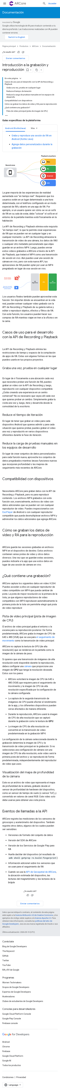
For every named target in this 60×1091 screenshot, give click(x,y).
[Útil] (18, 52)
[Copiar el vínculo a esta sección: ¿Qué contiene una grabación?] (53, 576)
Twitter (5, 960)
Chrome (6, 1046)
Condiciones (8, 1077)
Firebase (6, 1051)
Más (33, 128)
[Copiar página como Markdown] (36, 69)
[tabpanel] (30, 142)
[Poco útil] (23, 52)
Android (6, 1042)
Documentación (13, 12)
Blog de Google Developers (14, 946)
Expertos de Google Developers (16, 992)
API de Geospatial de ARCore (41, 872)
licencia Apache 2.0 (43, 918)
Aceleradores (8, 996)
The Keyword (8, 951)
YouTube (6, 965)
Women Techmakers (11, 982)
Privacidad (21, 1077)
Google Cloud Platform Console (16, 1014)
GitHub (5, 956)
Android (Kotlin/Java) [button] (15, 128)
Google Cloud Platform (12, 1056)
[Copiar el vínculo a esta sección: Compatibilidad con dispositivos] (5, 484)
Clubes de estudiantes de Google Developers (22, 1001)
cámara (27, 666)
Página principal (9, 46)
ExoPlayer (7, 512)
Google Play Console (11, 1018)
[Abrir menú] (5, 3)
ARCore (20, 3)
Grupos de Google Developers (15, 987)
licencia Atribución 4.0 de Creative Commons (34, 915)
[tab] (15, 128)
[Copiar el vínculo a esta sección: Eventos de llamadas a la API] (50, 811)
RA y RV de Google (10, 970)
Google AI (6, 1060)
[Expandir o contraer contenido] (20, 78)
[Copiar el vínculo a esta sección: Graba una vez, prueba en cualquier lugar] (5, 372)
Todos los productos (11, 1065)
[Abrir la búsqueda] (44, 3)
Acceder (52, 3)
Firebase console (10, 1023)
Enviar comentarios (15, 58)
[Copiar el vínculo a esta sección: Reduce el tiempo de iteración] (45, 415)
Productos (24, 46)
